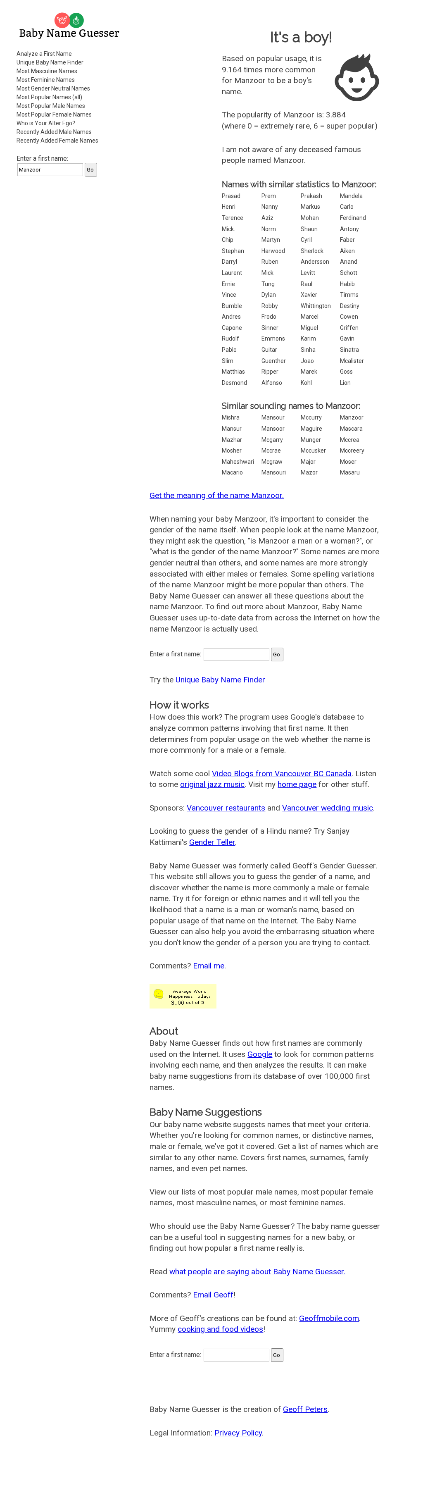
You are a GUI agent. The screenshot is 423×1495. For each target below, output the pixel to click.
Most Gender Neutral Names (53, 88)
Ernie (228, 284)
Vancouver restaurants (226, 808)
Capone (232, 327)
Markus (310, 206)
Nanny (269, 206)
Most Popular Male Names (51, 106)
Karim (308, 338)
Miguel (309, 327)
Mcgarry (272, 439)
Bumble (232, 306)
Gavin (347, 338)
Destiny (349, 306)
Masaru (350, 472)
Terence (232, 218)
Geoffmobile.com (329, 1318)
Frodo (268, 316)
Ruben (269, 261)
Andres (231, 316)
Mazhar (232, 439)
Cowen (349, 316)
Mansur (232, 428)
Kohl (306, 382)
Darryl (229, 261)
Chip (227, 239)
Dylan (268, 294)
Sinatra (349, 349)
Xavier (309, 294)
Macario (232, 472)
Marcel (309, 316)
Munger (311, 439)
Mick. (228, 229)
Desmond (234, 382)
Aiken (347, 251)
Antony (349, 229)
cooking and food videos (220, 1329)
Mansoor (273, 428)
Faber (347, 239)
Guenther (273, 361)
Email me (208, 965)
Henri (228, 206)
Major (308, 461)
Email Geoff (213, 1294)
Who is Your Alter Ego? (46, 123)
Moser (348, 461)
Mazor (309, 472)
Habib (347, 284)
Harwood (273, 251)
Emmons (273, 338)
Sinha (308, 349)
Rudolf (230, 338)
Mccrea (349, 439)
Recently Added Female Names (57, 140)
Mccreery (352, 450)
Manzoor (352, 417)
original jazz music (212, 784)
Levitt (308, 272)
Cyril (306, 239)
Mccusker (313, 450)
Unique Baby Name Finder (50, 62)
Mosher (232, 450)
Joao (307, 361)
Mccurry (311, 417)
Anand (348, 261)
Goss (346, 371)
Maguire (311, 428)
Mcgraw (272, 461)
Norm (268, 229)
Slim (227, 361)
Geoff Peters (305, 1409)
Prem (268, 196)
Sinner (269, 327)
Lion (345, 382)
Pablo (229, 349)
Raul (306, 284)
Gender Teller (212, 842)
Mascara (351, 428)
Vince (229, 294)
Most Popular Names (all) (49, 97)
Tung (268, 284)
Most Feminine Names (46, 79)
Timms (349, 294)
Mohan (310, 218)
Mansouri (273, 472)
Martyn (270, 239)
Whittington (316, 306)
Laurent (232, 272)
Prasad (231, 196)
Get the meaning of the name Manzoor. (217, 495)
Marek (309, 371)
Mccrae (271, 450)
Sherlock (312, 251)
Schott (348, 272)
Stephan (233, 251)
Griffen (349, 327)
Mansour (273, 417)
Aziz (267, 218)
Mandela (351, 196)
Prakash (311, 196)
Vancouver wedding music (327, 808)
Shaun (309, 229)
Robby (269, 306)
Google (259, 1054)
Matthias (233, 371)
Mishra (231, 417)
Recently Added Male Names (54, 132)
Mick (267, 272)
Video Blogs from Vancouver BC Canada (282, 773)
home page (297, 784)
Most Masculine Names (47, 71)
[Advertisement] (70, 235)
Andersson (315, 261)
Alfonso (271, 382)
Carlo (347, 206)
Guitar (269, 349)
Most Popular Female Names (54, 114)
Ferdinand (353, 218)
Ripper (269, 371)
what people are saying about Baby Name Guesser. (257, 1271)
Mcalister (352, 361)
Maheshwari (238, 461)
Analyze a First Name (44, 53)
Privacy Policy (238, 1433)
